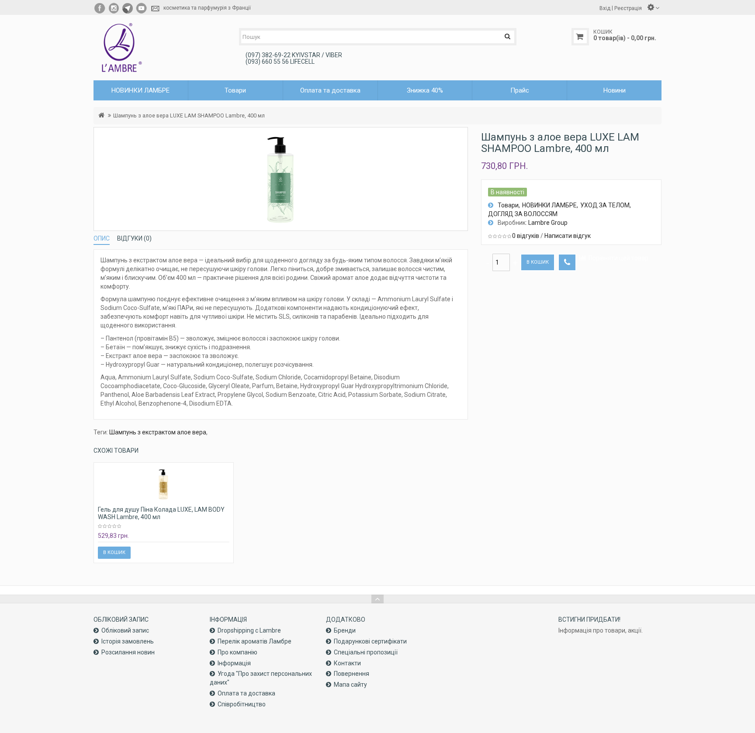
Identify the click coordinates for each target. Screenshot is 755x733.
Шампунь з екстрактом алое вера (157, 432)
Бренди (345, 630)
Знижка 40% (425, 90)
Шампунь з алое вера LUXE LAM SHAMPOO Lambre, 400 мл (189, 115)
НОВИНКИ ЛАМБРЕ (549, 205)
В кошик (537, 262)
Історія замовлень (127, 641)
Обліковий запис (125, 630)
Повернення (351, 673)
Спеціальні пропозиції (366, 652)
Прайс (519, 90)
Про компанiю (237, 652)
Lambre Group (548, 222)
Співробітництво (242, 704)
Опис (102, 238)
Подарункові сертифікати (370, 641)
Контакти (347, 663)
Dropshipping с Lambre (249, 630)
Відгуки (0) (134, 238)
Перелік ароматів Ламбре (254, 641)
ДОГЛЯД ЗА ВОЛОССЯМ (523, 213)
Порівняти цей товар (618, 258)
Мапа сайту (350, 684)
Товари (508, 205)
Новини (614, 90)
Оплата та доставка (330, 90)
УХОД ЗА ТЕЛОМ (605, 205)
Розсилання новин (128, 652)
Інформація (234, 663)
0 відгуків (525, 235)
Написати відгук (567, 235)
